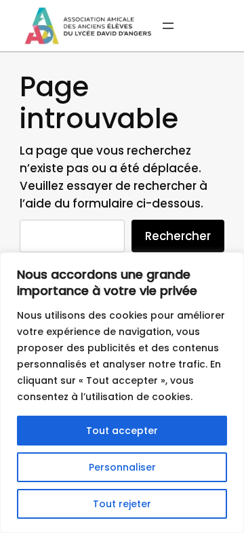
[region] (122, 392)
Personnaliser (122, 467)
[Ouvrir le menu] (168, 26)
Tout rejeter (122, 504)
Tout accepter (122, 430)
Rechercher (178, 236)
